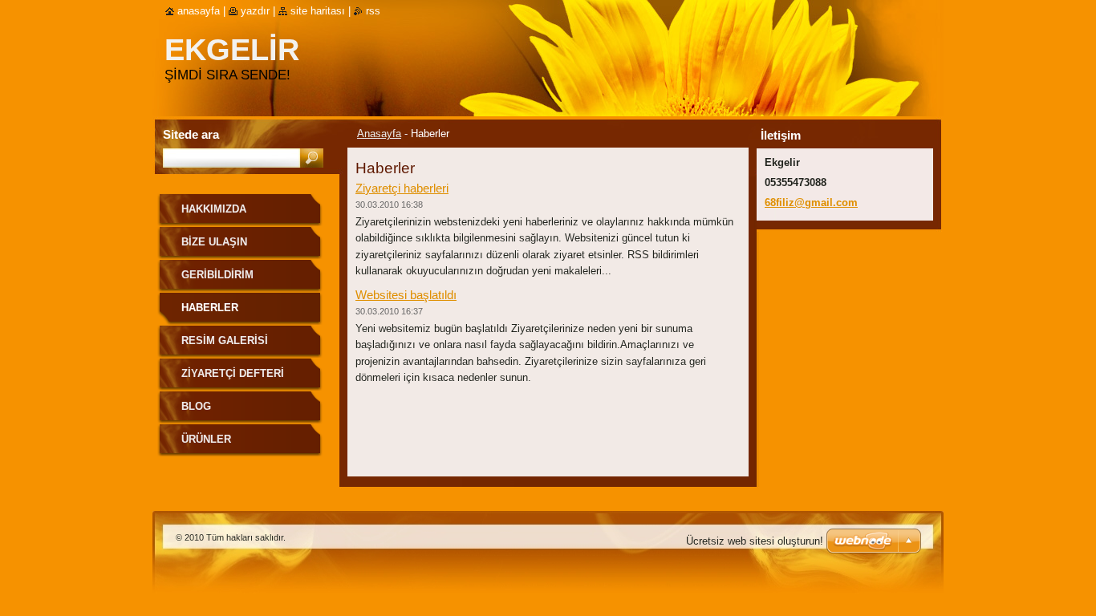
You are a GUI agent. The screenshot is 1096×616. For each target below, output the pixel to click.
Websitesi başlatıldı (406, 295)
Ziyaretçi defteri (232, 373)
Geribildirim (217, 275)
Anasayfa (379, 134)
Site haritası (317, 11)
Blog (196, 406)
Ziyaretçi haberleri (402, 188)
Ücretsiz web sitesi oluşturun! (754, 541)
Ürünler (206, 439)
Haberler (209, 308)
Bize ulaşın (214, 242)
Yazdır (255, 11)
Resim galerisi (224, 340)
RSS (373, 11)
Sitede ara (191, 134)
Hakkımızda (213, 209)
